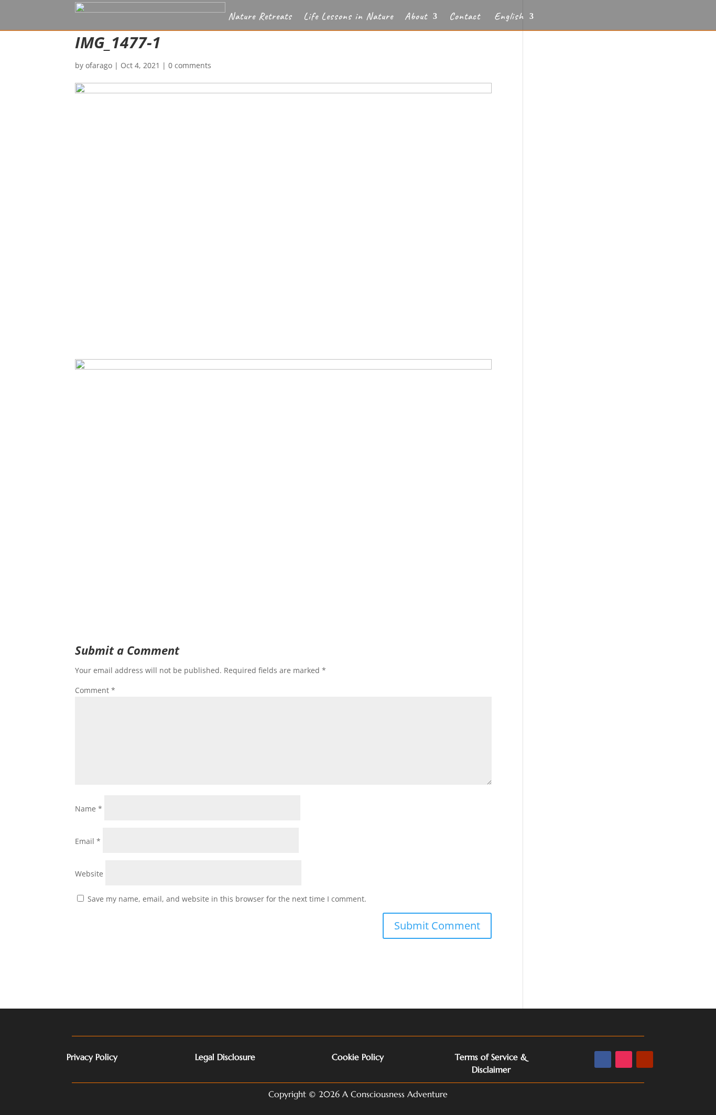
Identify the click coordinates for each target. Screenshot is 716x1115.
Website (89, 874)
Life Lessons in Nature (348, 18)
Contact (464, 18)
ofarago (98, 65)
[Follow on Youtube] (644, 1059)
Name (88, 809)
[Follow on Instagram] (623, 1059)
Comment (95, 690)
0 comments (189, 65)
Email (88, 841)
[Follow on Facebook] (602, 1059)
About (416, 18)
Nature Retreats (260, 18)
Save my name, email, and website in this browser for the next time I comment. (227, 899)
